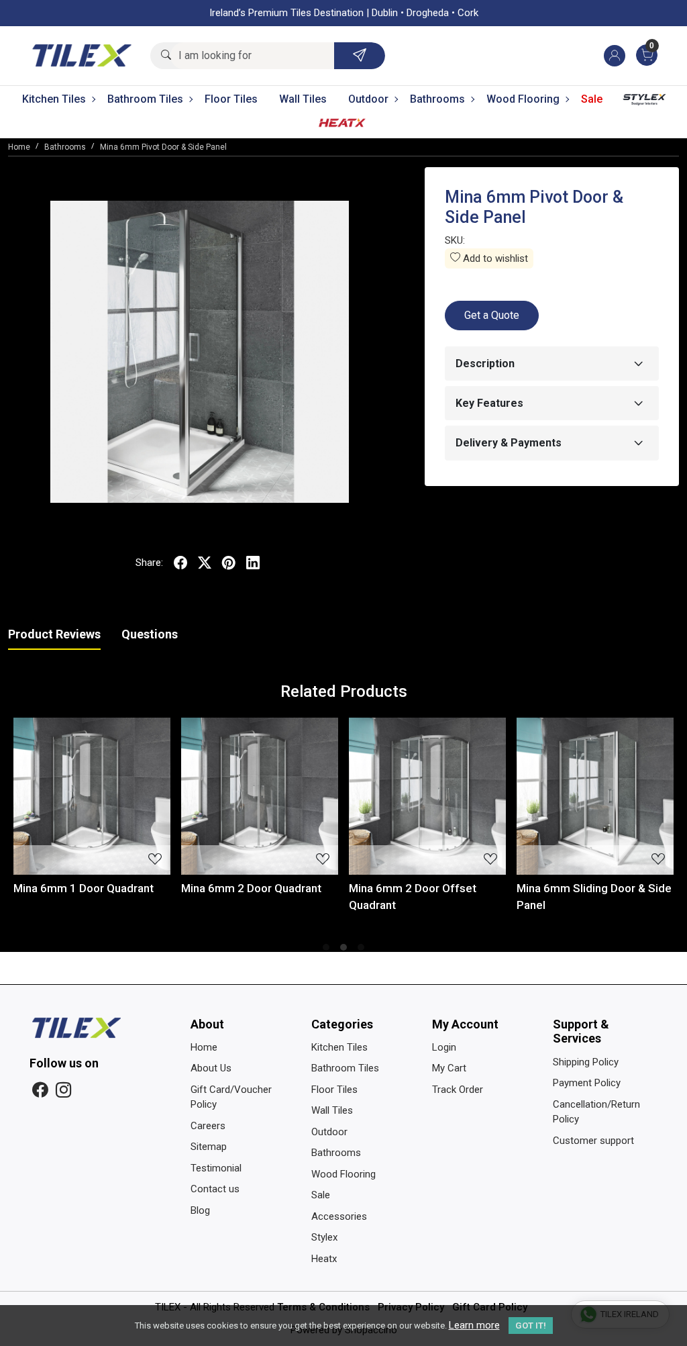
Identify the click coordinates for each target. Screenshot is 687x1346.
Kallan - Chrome (312, 888)
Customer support (593, 1141)
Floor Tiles (231, 99)
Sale (591, 99)
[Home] (82, 56)
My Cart (449, 1068)
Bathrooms (437, 99)
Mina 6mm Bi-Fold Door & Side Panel (182, 896)
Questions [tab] (149, 634)
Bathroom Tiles (145, 99)
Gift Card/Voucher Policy (231, 1097)
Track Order (457, 1090)
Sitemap (209, 1147)
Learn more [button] (474, 1325)
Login (444, 1047)
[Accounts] (614, 55)
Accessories (339, 1216)
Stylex (644, 102)
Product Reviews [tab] (54, 634)
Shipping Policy (586, 1062)
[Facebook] (40, 1090)
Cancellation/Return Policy (596, 1112)
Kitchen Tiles (54, 99)
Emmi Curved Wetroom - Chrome (502, 896)
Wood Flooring (523, 99)
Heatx (342, 125)
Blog (200, 1210)
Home (204, 1047)
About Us (211, 1068)
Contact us (215, 1189)
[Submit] (359, 55)
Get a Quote (491, 315)
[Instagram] (63, 1090)
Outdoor (368, 99)
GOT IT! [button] (530, 1325)
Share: (149, 563)
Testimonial (216, 1168)
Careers (208, 1126)
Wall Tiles (303, 99)
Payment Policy (587, 1083)
